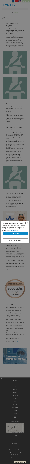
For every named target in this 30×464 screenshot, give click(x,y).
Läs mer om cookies (14, 230)
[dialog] (15, 232)
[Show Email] (22, 462)
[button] (15, 240)
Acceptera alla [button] (15, 233)
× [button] (26, 222)
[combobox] (25, 223)
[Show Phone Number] (24, 462)
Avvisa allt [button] (15, 237)
